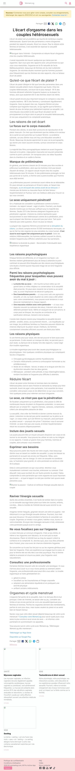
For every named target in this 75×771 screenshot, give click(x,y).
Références (13, 644)
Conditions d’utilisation (12, 763)
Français (7, 768)
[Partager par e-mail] (45, 23)
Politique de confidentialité (14, 761)
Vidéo (41, 763)
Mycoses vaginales (12, 675)
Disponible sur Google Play (20, 637)
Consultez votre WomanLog (30, 617)
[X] (52, 23)
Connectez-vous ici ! (59, 15)
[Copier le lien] (64, 23)
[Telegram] (60, 23)
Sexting (7, 733)
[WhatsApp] (56, 23)
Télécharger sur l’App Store (20, 633)
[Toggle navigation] (4, 3)
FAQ (40, 761)
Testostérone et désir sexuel (52, 675)
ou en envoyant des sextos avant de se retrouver (38, 188)
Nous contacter (44, 765)
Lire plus (6, 703)
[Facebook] (49, 23)
